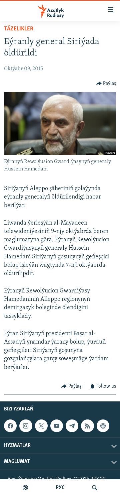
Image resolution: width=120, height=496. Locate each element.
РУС (60, 487)
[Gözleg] (95, 487)
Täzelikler (18, 29)
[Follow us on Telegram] (72, 425)
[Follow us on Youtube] (56, 425)
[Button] (106, 83)
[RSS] (87, 425)
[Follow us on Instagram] (25, 425)
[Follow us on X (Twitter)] (41, 425)
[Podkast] (25, 487)
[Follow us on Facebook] (10, 425)
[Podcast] (103, 425)
